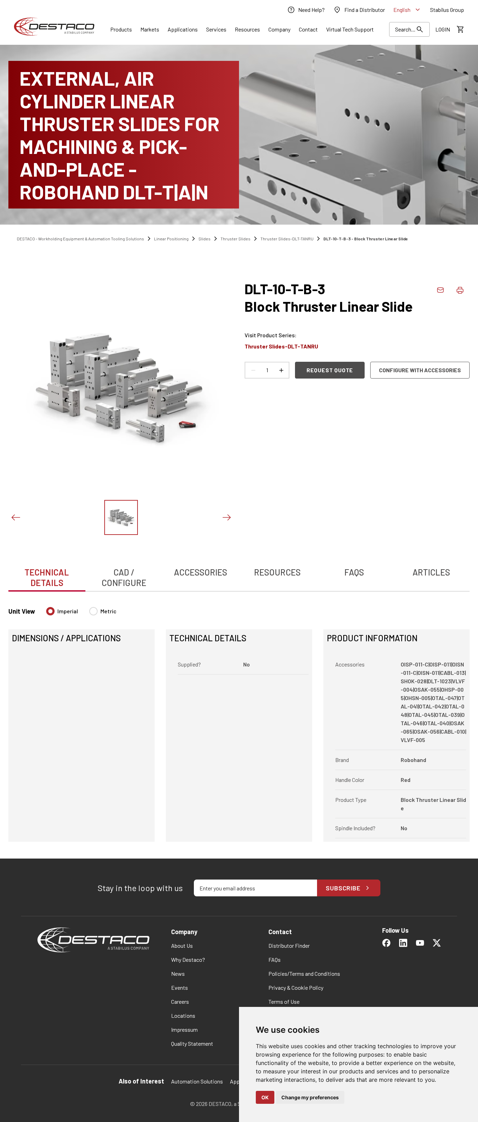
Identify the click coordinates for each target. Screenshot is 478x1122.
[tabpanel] (239, 720)
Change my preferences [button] (310, 1097)
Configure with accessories (420, 370)
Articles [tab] (431, 572)
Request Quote (330, 370)
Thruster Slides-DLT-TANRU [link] (287, 238)
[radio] (50, 611)
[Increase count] (281, 370)
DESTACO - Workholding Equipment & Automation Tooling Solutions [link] (80, 238)
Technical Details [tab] (46, 577)
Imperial (67, 611)
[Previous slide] (15, 517)
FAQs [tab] (354, 572)
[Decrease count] (253, 370)
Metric (108, 611)
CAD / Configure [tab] (123, 577)
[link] (306, 10)
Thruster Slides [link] (235, 238)
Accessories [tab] (200, 572)
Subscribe (343, 888)
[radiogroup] (81, 614)
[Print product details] (460, 290)
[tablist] (239, 574)
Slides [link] (204, 238)
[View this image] (121, 517)
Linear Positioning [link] (171, 238)
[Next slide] (226, 517)
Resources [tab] (277, 572)
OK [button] (265, 1097)
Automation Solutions (197, 1081)
